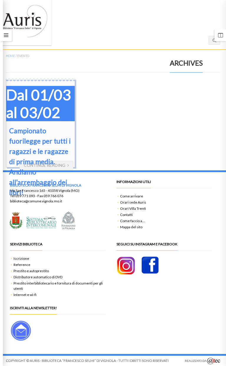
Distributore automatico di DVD (38, 277)
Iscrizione (21, 258)
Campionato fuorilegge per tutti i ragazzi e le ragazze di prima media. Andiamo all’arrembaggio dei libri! (40, 162)
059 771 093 (25, 196)
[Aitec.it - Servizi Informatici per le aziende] (213, 361)
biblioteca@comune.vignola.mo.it (36, 201)
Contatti (126, 214)
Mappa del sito (131, 227)
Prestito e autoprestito (31, 271)
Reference (22, 264)
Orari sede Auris (133, 202)
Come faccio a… (132, 221)
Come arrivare (131, 196)
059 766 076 (53, 196)
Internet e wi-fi (25, 294)
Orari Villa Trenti (133, 208)
